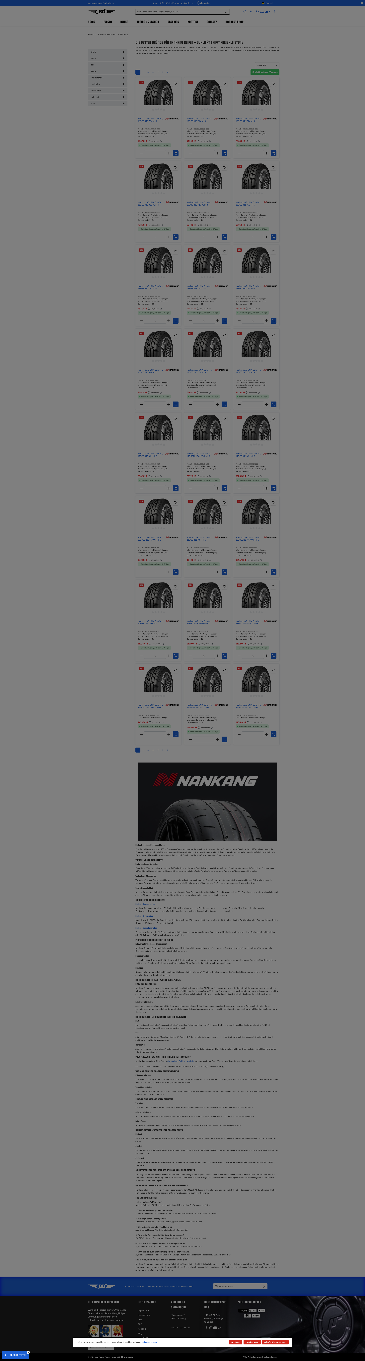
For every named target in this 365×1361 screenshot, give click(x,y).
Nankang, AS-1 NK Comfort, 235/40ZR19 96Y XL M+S (248, 622)
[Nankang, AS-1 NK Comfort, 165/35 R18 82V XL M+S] (158, 176)
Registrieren (108, 3)
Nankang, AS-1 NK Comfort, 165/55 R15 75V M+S (199, 287)
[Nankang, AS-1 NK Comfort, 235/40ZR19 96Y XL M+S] (256, 595)
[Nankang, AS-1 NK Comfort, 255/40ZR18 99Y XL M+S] (256, 679)
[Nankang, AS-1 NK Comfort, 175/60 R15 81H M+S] (158, 427)
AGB (140, 1319)
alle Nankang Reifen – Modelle (180, 1061)
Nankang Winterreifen (144, 916)
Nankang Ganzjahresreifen (146, 928)
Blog (140, 1333)
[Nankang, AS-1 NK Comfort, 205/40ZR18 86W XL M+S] (158, 511)
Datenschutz (144, 1315)
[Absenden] (264, 1286)
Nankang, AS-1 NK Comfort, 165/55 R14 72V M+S (150, 287)
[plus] (169, 153)
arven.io (129, 1357)
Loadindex (95, 84)
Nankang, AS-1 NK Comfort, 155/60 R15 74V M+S (199, 119)
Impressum (143, 1310)
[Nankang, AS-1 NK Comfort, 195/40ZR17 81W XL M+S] (207, 427)
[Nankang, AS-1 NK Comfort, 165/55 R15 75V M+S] (207, 260)
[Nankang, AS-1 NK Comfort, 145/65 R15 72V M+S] (158, 92)
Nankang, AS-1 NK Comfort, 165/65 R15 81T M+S (150, 371)
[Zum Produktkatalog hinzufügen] (175, 84)
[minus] (141, 153)
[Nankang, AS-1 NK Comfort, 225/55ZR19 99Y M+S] (158, 595)
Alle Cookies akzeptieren (275, 1342)
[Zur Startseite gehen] (101, 11)
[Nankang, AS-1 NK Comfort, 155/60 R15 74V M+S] (207, 92)
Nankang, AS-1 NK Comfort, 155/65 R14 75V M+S (248, 119)
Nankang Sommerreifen (145, 904)
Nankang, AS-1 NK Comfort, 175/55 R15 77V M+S (248, 371)
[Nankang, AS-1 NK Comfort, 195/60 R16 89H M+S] (256, 427)
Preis (93, 103)
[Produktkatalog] (245, 12)
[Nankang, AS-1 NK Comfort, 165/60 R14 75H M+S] (256, 260)
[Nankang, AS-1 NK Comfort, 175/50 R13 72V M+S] (207, 344)
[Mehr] (274, 12)
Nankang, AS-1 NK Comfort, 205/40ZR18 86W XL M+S (150, 538)
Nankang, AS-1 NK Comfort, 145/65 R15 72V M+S (150, 119)
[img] (172, 118)
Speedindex (96, 90)
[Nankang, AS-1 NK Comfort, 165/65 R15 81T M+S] (158, 344)
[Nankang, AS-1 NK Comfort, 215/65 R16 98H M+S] (207, 511)
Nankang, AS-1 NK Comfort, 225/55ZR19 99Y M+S (150, 622)
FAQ (140, 1324)
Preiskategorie (97, 77)
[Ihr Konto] (251, 12)
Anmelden (93, 3)
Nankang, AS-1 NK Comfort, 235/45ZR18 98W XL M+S (150, 706)
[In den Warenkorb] (176, 153)
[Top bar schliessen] (361, 3)
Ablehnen (235, 1342)
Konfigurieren (252, 1342)
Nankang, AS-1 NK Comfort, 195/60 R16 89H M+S (248, 454)
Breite (93, 52)
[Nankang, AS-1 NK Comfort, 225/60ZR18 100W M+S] (207, 595)
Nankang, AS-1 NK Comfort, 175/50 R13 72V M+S (199, 371)
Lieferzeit (95, 97)
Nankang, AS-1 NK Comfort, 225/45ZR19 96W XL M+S (248, 538)
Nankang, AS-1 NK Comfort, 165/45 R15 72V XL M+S (199, 203)
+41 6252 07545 (212, 1315)
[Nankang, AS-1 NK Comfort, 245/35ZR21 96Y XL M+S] (207, 679)
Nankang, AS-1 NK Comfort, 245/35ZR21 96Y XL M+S (199, 706)
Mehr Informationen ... (150, 1342)
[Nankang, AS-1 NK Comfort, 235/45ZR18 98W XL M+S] (158, 679)
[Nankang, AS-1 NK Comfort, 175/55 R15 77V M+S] (256, 344)
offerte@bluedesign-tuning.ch (214, 1320)
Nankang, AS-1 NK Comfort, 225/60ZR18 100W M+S (199, 622)
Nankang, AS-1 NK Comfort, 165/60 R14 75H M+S (248, 287)
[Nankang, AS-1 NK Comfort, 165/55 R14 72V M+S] (158, 260)
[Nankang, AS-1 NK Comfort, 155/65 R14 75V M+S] (256, 92)
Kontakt (142, 1328)
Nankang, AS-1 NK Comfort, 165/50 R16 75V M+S (248, 203)
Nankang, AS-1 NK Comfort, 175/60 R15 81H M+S (150, 454)
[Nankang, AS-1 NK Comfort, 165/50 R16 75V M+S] (256, 176)
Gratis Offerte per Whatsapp (265, 72)
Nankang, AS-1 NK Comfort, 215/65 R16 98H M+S (199, 538)
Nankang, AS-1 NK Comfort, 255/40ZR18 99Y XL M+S (248, 706)
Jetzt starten (204, 3)
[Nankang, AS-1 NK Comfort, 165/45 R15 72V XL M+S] (207, 176)
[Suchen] (226, 12)
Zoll (92, 64)
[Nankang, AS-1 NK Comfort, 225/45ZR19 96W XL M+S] (256, 511)
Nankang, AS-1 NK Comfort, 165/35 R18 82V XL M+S (150, 203)
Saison (93, 71)
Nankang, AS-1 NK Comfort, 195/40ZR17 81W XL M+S (199, 454)
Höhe (93, 58)
